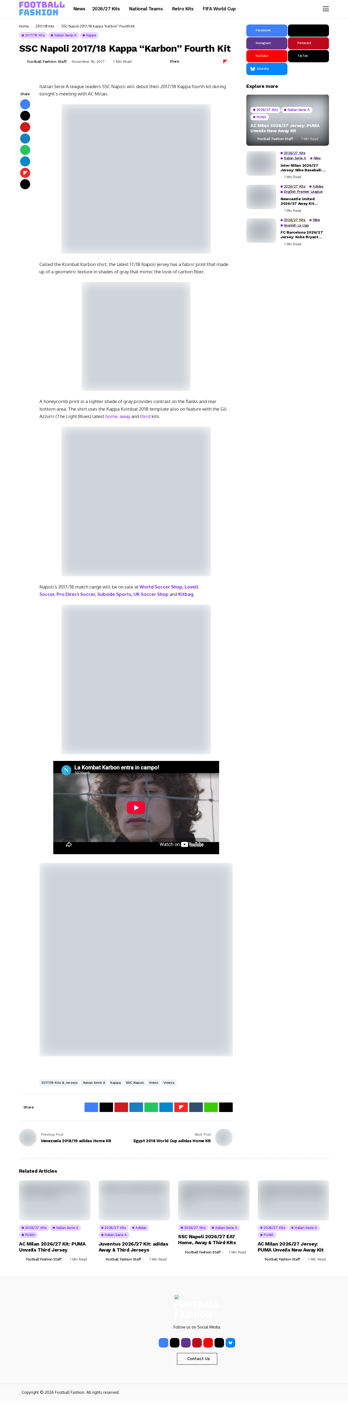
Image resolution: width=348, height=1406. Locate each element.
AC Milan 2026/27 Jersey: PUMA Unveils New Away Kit (285, 128)
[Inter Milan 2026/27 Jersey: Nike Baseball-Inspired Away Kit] (261, 163)
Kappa (115, 1083)
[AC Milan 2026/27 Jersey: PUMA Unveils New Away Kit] (287, 120)
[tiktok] (219, 1343)
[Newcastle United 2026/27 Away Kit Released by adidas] (261, 197)
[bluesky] (230, 1343)
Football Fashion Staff (47, 61)
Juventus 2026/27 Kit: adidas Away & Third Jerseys (133, 1247)
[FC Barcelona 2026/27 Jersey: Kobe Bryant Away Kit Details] (261, 230)
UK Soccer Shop (151, 594)
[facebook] (163, 1343)
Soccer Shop (168, 587)
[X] (308, 30)
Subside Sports (114, 594)
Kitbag (185, 594)
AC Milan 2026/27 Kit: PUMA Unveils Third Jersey (52, 1247)
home (111, 416)
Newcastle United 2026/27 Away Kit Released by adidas (299, 201)
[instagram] (186, 1343)
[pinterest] (197, 1343)
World (146, 587)
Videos (169, 1083)
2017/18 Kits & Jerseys (59, 1083)
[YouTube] (208, 1343)
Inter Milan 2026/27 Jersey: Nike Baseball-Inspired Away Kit (301, 167)
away (125, 416)
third (145, 416)
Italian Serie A (94, 1083)
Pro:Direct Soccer (76, 594)
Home (24, 26)
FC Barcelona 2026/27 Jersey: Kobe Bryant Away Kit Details (302, 235)
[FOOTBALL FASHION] (42, 9)
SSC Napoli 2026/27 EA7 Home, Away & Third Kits (207, 1239)
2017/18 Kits (45, 26)
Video (153, 1083)
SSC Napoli (135, 1083)
